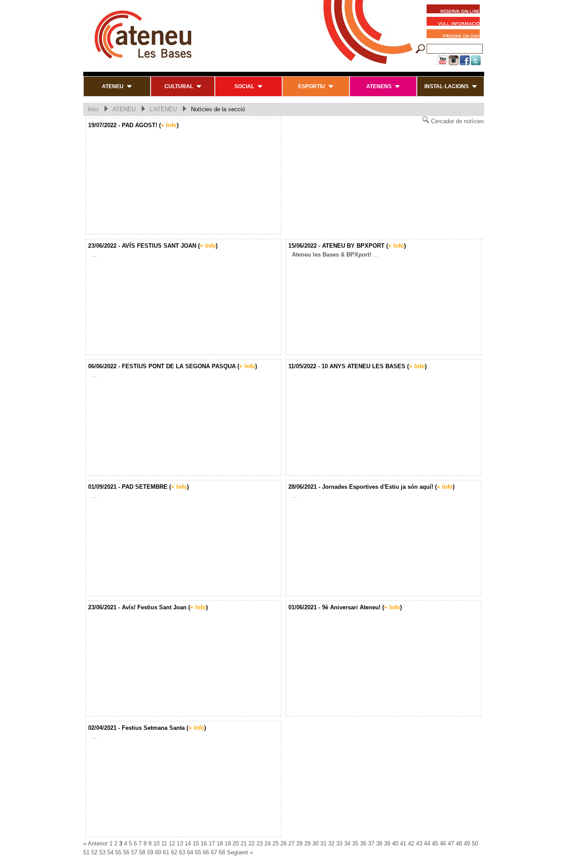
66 (206, 852)
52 (94, 852)
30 (315, 843)
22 (252, 843)
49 (467, 843)
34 (347, 843)
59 (150, 852)
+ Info (169, 125)
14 (188, 843)
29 (307, 843)
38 (379, 843)
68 (222, 852)
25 (275, 843)
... (92, 254)
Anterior (98, 843)
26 (283, 843)
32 (331, 843)
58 (142, 852)
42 (411, 843)
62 (174, 852)
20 (236, 843)
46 (443, 843)
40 (395, 843)
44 (427, 843)
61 (166, 852)
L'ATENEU (163, 109)
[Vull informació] (455, 22)
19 (228, 843)
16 (204, 843)
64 (190, 852)
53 (102, 852)
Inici (93, 109)
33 (339, 843)
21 (244, 843)
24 (267, 843)
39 (387, 843)
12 (172, 843)
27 (291, 843)
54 (110, 852)
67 (214, 852)
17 (212, 843)
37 (371, 843)
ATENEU (124, 109)
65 (198, 852)
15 (196, 843)
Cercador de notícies (456, 121)
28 (299, 843)
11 (164, 843)
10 (156, 843)
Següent (237, 852)
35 (355, 843)
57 (134, 852)
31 (323, 843)
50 (475, 843)
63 (182, 852)
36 (363, 843)
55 (118, 852)
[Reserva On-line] (453, 10)
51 (86, 852)
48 (459, 843)
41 (403, 843)
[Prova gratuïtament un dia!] (455, 35)
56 (126, 852)
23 (259, 843)
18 (220, 843)
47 (451, 843)
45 (435, 843)
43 (419, 843)
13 (180, 843)
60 (158, 852)
